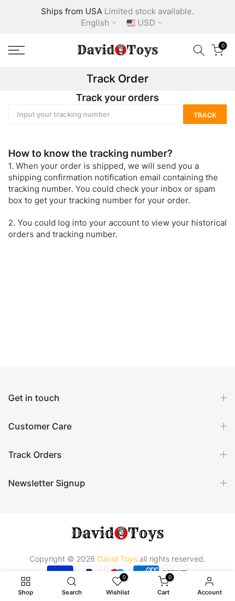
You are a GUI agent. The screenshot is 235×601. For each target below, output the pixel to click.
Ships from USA (71, 11)
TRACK (204, 115)
